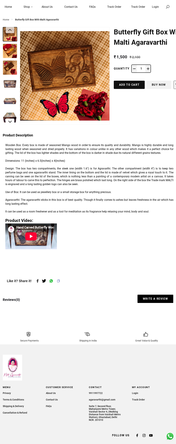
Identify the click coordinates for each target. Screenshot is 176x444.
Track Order (138, 6)
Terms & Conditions (13, 399)
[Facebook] (138, 435)
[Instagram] (145, 435)
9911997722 (96, 393)
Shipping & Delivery (13, 406)
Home (6, 19)
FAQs (49, 406)
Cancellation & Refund (15, 412)
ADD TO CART (129, 84)
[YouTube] (152, 435)
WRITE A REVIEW (155, 298)
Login (155, 6)
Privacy (7, 393)
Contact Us (52, 399)
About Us (51, 393)
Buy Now (159, 84)
